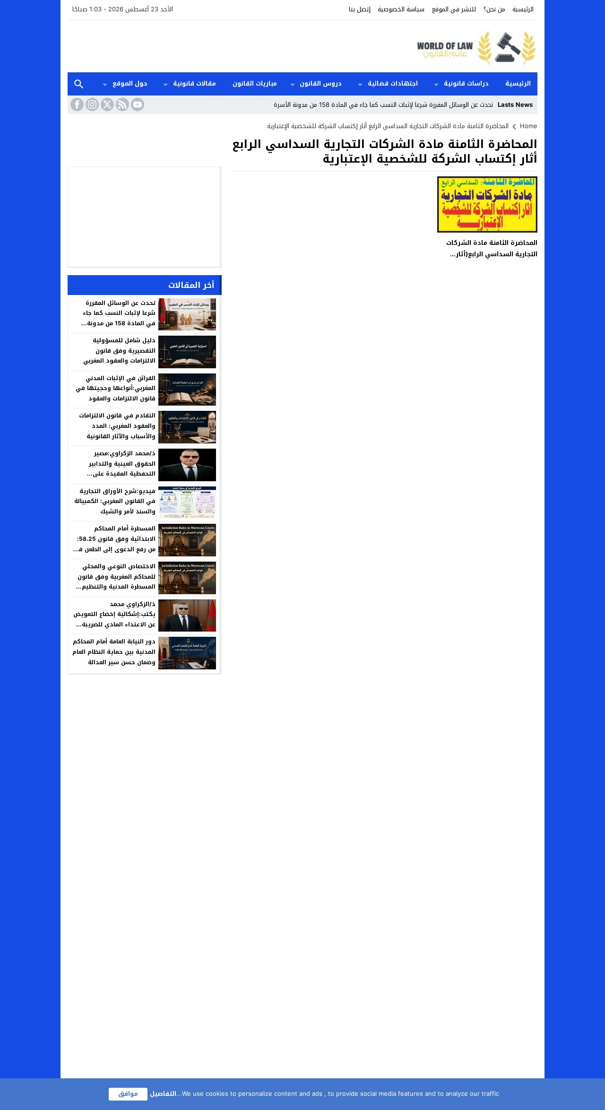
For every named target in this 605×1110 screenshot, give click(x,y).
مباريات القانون (255, 83)
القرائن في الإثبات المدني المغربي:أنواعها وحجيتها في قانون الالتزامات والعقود (116, 388)
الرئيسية (523, 9)
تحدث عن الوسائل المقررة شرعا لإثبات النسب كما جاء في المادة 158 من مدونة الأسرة (383, 105)
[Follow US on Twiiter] (106, 104)
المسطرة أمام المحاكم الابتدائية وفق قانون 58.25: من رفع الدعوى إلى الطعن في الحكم (114, 543)
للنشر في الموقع (454, 9)
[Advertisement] (240, 45)
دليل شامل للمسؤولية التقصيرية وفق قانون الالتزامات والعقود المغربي (119, 350)
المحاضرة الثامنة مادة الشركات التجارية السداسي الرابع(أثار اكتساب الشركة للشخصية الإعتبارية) (491, 259)
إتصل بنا (360, 9)
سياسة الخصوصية (401, 9)
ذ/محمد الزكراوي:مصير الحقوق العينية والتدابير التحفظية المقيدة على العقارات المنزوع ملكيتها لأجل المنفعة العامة (114, 473)
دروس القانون (321, 83)
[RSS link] (121, 104)
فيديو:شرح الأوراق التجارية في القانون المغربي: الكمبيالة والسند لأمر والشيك (115, 501)
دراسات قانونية (466, 83)
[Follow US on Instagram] (91, 104)
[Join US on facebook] (76, 104)
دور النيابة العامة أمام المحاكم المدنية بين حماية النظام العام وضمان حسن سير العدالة (114, 651)
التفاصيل (163, 1094)
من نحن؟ (494, 9)
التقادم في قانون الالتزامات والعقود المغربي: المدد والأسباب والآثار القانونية (117, 425)
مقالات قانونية (194, 83)
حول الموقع (129, 83)
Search (79, 83)
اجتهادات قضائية (393, 83)
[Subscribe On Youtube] (136, 104)
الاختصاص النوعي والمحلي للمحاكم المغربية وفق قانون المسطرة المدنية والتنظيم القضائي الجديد (117, 581)
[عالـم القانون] (474, 46)
